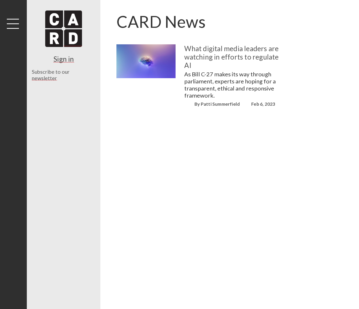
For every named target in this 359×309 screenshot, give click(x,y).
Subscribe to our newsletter (51, 74)
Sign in (63, 59)
